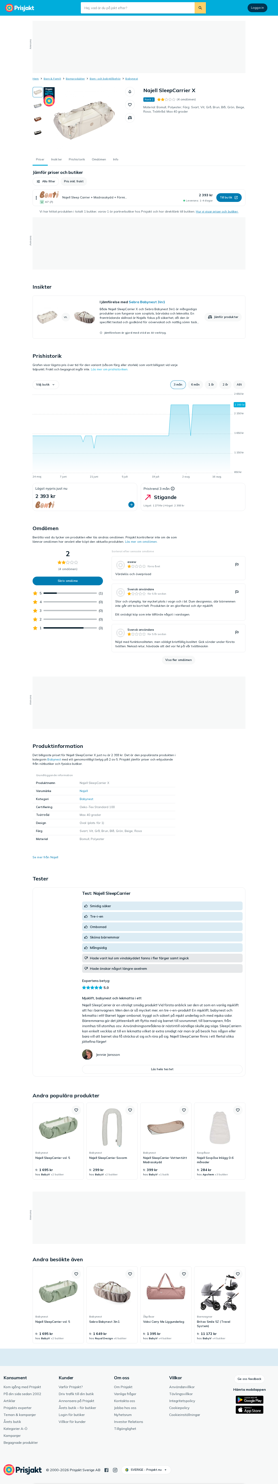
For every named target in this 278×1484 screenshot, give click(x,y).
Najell (84, 791)
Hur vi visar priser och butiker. (217, 211)
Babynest (131, 78)
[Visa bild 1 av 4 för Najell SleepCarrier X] (38, 92)
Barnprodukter (75, 78)
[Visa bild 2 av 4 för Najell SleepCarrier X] (38, 105)
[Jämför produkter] (130, 118)
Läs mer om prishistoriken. (109, 369)
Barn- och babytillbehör (105, 78)
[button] (130, 91)
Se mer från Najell (45, 857)
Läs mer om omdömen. (141, 542)
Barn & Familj (52, 78)
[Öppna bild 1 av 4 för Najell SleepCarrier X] (84, 119)
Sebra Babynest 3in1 (147, 302)
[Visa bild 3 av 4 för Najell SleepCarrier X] (38, 119)
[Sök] (200, 7)
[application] (139, 436)
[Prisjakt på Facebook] (106, 1469)
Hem (36, 78)
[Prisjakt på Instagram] (115, 1469)
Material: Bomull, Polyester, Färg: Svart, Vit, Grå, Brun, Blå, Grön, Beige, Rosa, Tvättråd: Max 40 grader (194, 109)
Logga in (257, 8)
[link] (139, 317)
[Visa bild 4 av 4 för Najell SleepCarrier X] (38, 132)
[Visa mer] (36, 197)
